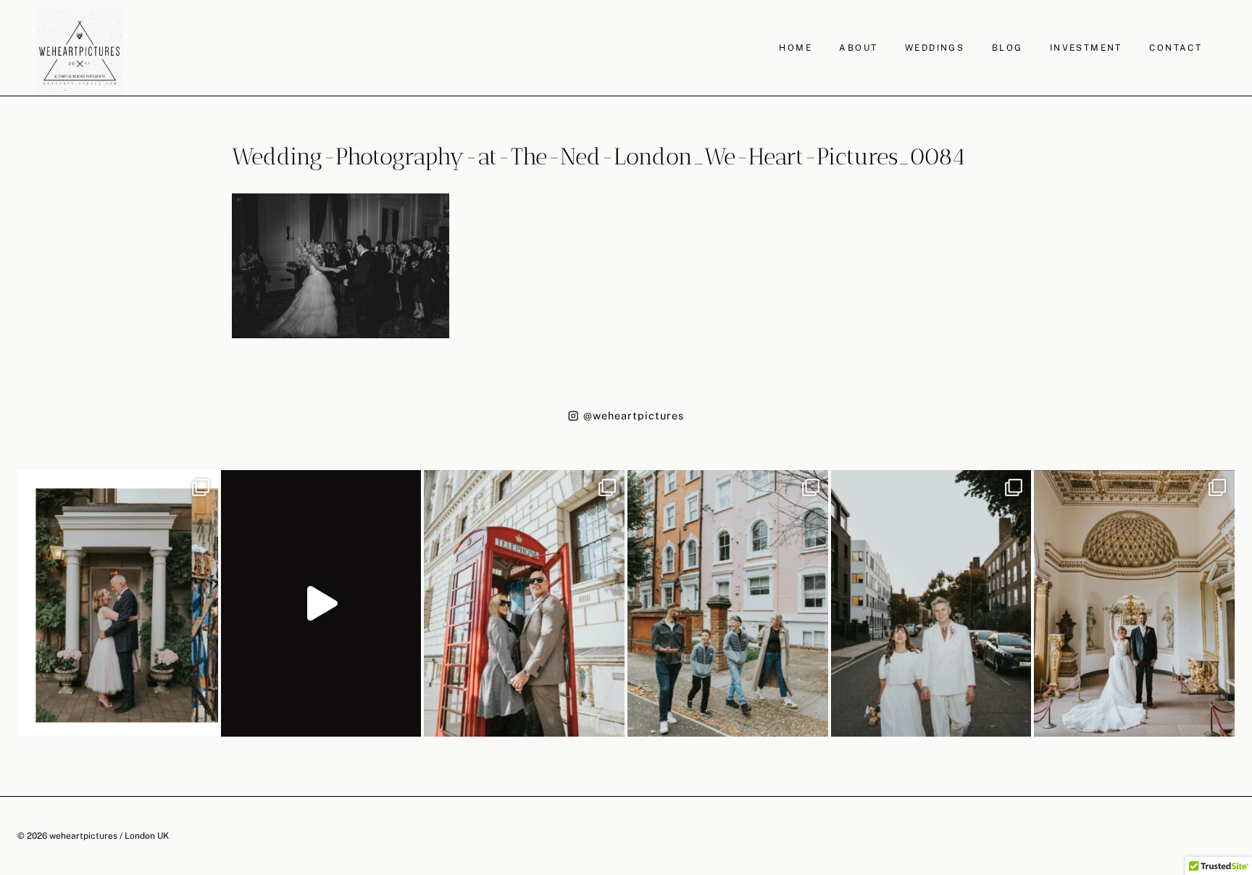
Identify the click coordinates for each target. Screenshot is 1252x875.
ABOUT (858, 48)
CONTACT (1175, 48)
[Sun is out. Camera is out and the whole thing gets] (524, 603)
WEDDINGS (934, 48)
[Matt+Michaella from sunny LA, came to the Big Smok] (1134, 603)
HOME (795, 48)
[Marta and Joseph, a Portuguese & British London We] (931, 603)
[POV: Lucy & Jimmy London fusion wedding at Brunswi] (321, 603)
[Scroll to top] (1239, 760)
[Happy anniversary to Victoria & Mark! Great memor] (117, 603)
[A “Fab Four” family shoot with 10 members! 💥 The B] (727, 603)
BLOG (1007, 48)
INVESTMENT (1086, 48)
